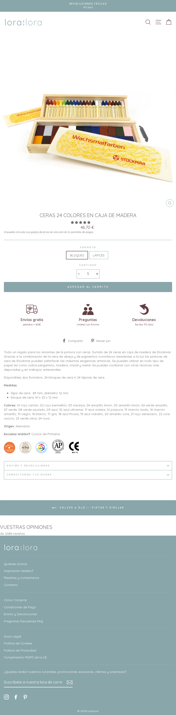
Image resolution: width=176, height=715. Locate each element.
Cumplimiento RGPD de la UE (25, 657)
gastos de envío (40, 232)
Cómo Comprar (15, 600)
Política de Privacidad (20, 650)
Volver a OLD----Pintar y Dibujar (91, 507)
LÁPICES (98, 255)
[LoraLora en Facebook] (15, 697)
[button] (81, 222)
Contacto (11, 585)
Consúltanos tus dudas (29, 474)
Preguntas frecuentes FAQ (23, 621)
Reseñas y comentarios (21, 578)
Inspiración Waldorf (18, 571)
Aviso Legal (12, 636)
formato (88, 247)
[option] (88, 5)
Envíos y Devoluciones (20, 614)
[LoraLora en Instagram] (6, 697)
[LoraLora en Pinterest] (25, 697)
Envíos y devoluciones (28, 465)
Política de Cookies (18, 643)
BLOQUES (77, 255)
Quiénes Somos (15, 564)
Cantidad (88, 265)
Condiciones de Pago (20, 607)
